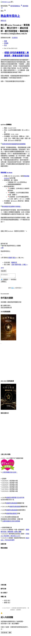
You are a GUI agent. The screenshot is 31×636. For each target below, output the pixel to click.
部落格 (6, 43)
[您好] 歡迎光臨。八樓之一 (19, 264)
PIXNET (8, 608)
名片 (5, 45)
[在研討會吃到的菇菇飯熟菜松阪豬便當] (13, 144)
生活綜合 (15, 37)
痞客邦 (10, 257)
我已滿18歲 (4, 632)
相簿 (5, 41)
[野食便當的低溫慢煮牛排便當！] (11, 206)
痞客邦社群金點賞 (11, 503)
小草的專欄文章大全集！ (9, 472)
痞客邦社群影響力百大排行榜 (15, 497)
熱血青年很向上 (10, 15)
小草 (2, 248)
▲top (2, 267)
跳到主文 (3, 20)
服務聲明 (18, 609)
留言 (14, 257)
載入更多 (3, 271)
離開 (10, 632)
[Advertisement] (15, 103)
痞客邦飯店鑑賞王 (11, 513)
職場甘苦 (14, 262)
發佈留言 (3, 281)
